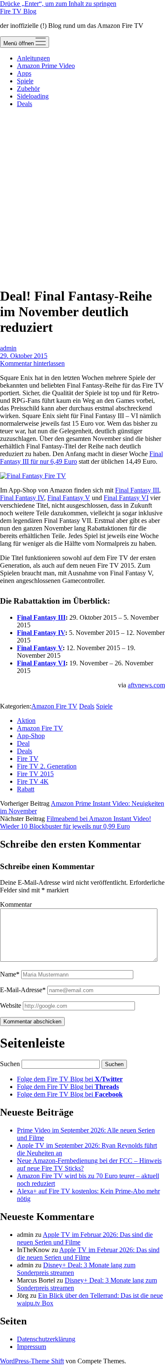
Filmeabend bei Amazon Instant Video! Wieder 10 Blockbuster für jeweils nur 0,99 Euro (75, 822)
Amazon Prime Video (46, 65)
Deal (23, 743)
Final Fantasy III (137, 490)
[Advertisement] (82, 197)
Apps (24, 73)
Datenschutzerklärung (46, 1339)
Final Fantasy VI (126, 497)
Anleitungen (33, 58)
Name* (9, 974)
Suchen (10, 1063)
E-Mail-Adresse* (23, 989)
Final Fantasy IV (22, 497)
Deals (24, 103)
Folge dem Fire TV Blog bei (70, 1079)
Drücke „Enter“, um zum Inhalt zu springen (58, 3)
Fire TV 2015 (35, 773)
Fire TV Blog (18, 11)
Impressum (31, 1346)
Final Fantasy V (68, 497)
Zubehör (28, 88)
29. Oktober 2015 (23, 355)
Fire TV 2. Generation (47, 766)
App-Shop (31, 735)
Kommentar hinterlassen (32, 363)
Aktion (26, 720)
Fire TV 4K (33, 781)
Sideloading (33, 96)
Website (10, 1005)
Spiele (25, 81)
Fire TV (27, 758)
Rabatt (25, 789)
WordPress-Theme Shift (32, 1361)
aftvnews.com (146, 685)
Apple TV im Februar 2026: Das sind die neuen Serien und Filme (88, 1253)
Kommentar (16, 904)
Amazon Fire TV (54, 706)
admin (8, 348)
